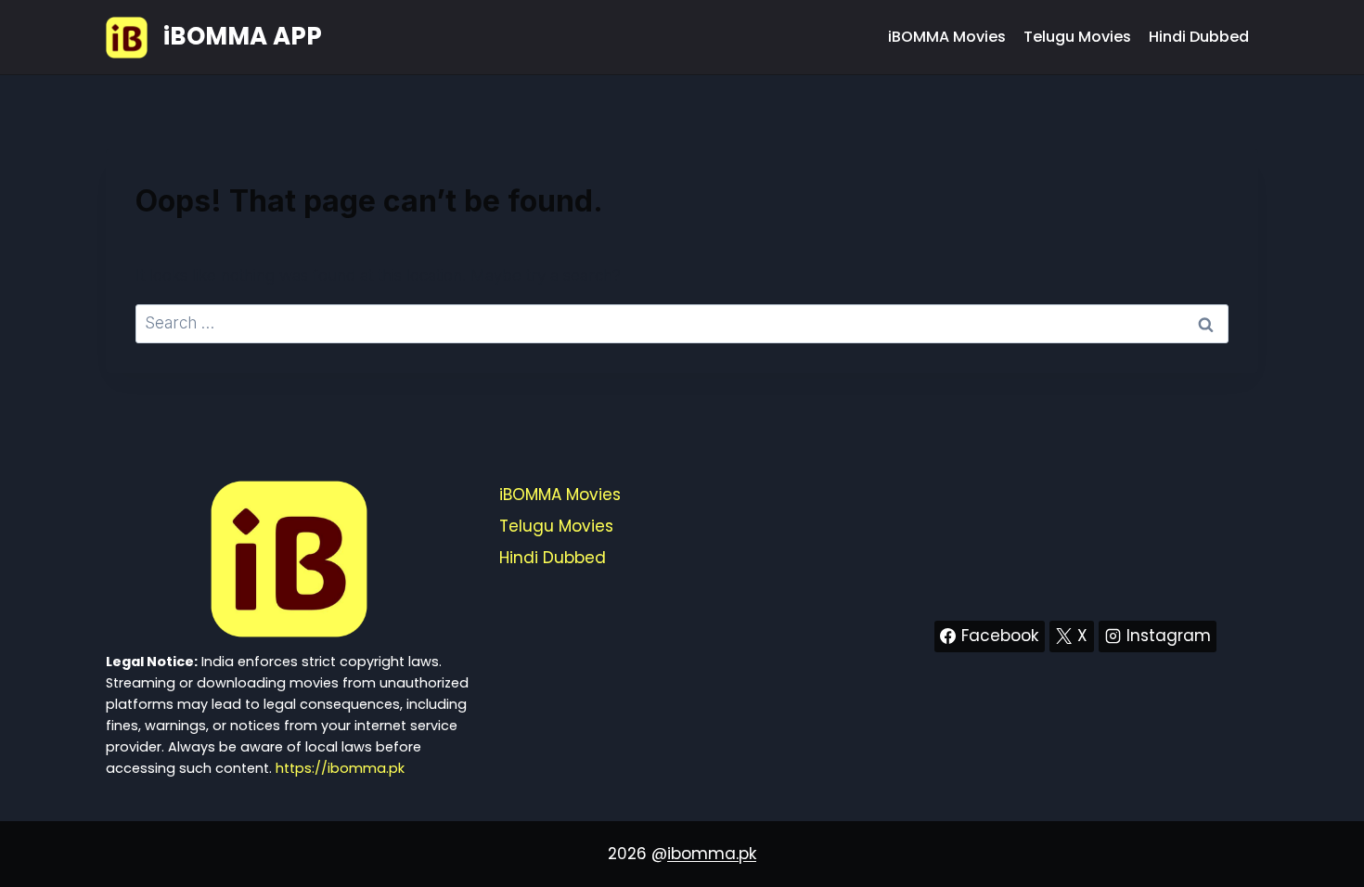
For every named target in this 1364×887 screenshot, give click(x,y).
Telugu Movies (1077, 36)
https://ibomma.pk (340, 768)
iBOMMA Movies (947, 36)
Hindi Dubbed (1199, 36)
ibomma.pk (711, 853)
